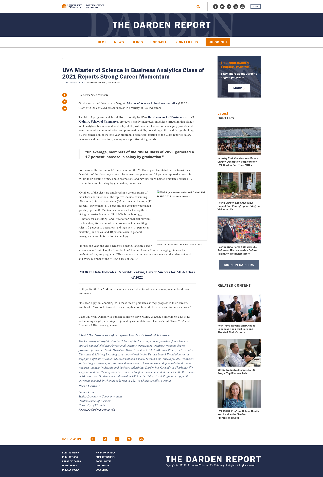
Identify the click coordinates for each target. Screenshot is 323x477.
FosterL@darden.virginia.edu (97, 409)
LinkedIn (229, 6)
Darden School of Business (165, 117)
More (237, 88)
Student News (96, 82)
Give (255, 6)
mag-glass (198, 7)
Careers (114, 82)
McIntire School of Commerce (98, 121)
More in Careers (239, 265)
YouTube (242, 6)
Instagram (235, 6)
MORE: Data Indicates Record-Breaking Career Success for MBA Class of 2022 (137, 274)
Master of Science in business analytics (152, 103)
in (64, 108)
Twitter (222, 6)
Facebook (215, 6)
